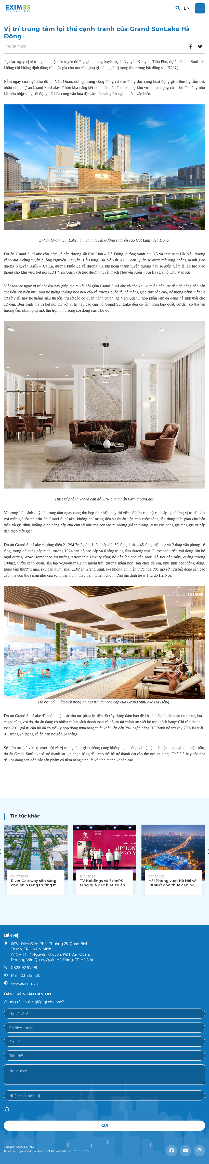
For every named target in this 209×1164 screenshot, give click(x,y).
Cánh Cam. (80, 1151)
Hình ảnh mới (7, 1110)
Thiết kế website (55, 1151)
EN (187, 8)
